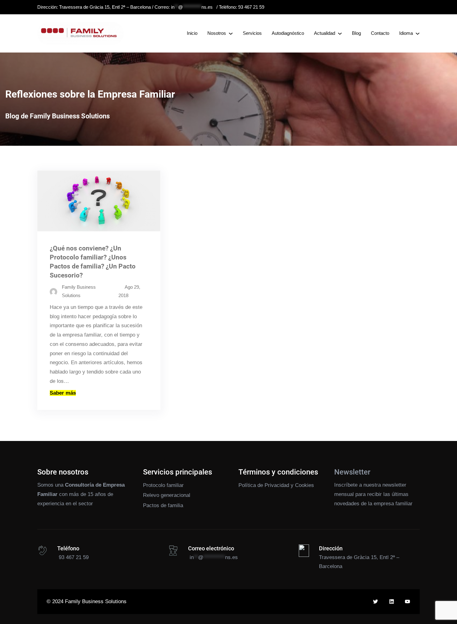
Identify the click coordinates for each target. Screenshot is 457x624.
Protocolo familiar (163, 485)
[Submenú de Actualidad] (340, 33)
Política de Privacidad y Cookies (276, 485)
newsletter (394, 485)
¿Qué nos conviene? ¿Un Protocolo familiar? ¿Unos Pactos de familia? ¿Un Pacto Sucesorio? (93, 262)
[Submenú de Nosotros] (230, 33)
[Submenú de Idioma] (417, 33)
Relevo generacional (166, 495)
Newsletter (352, 472)
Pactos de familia (163, 505)
